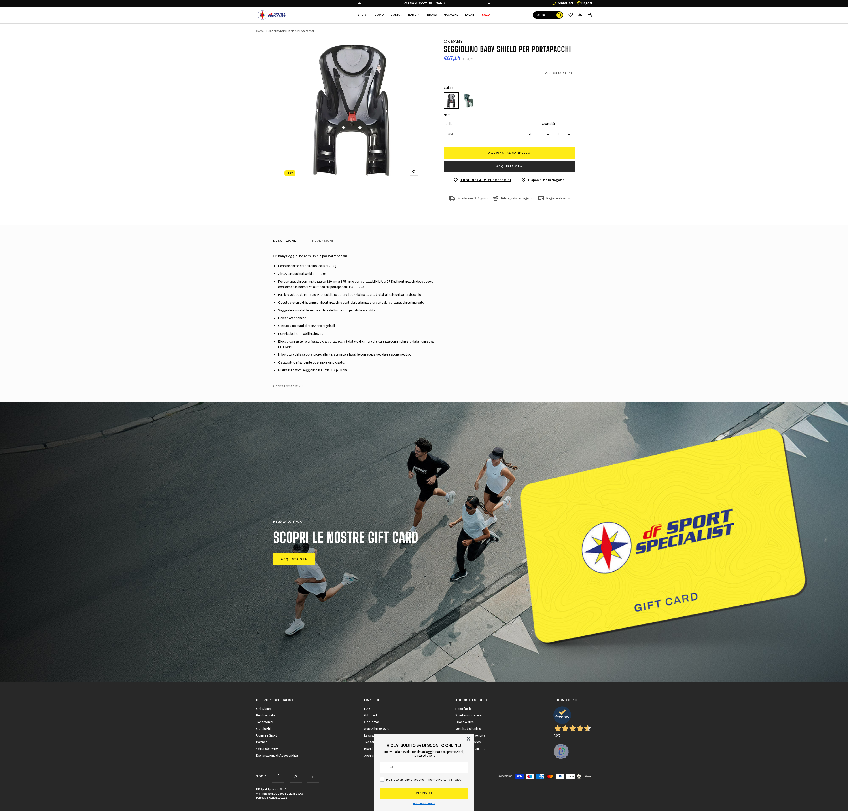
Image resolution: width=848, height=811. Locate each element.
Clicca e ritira (464, 722)
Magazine (451, 14)
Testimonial (264, 722)
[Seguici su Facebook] (278, 776)
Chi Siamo (263, 709)
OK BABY (453, 41)
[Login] (580, 15)
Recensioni (322, 240)
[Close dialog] (468, 738)
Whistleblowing (267, 748)
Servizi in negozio (376, 728)
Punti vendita (265, 715)
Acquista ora (509, 166)
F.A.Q (368, 709)
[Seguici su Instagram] (296, 776)
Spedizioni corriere (468, 715)
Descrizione (284, 240)
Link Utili (372, 700)
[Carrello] (589, 15)
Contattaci (564, 3)
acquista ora (294, 559)
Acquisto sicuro (471, 700)
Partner (261, 742)
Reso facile (463, 709)
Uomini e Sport (266, 735)
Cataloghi (263, 728)
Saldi (486, 14)
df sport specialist (274, 700)
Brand (432, 14)
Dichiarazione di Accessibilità (277, 755)
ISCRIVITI (424, 793)
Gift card (370, 715)
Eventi (470, 14)
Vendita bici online (468, 728)
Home (260, 31)
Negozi (586, 3)
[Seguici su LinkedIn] (313, 776)
